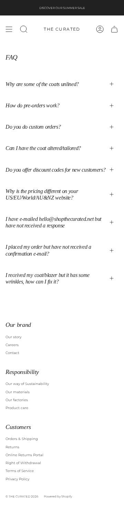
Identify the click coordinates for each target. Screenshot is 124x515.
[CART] (114, 29)
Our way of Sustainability (27, 384)
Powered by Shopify (58, 496)
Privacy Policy (17, 479)
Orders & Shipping (22, 439)
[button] (24, 29)
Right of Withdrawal (23, 463)
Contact (12, 353)
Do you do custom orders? (33, 127)
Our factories (17, 400)
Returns (12, 447)
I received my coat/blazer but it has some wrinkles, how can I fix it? (48, 278)
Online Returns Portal (24, 455)
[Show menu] (9, 29)
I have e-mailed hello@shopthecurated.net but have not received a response (53, 222)
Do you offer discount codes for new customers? (55, 170)
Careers (12, 345)
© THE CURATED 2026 (22, 496)
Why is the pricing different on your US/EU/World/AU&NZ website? (42, 194)
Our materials (18, 392)
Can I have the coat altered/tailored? (43, 148)
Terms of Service (20, 471)
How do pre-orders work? (33, 105)
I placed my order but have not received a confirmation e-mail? (48, 250)
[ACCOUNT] (100, 29)
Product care (17, 408)
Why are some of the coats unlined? (42, 84)
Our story (13, 337)
